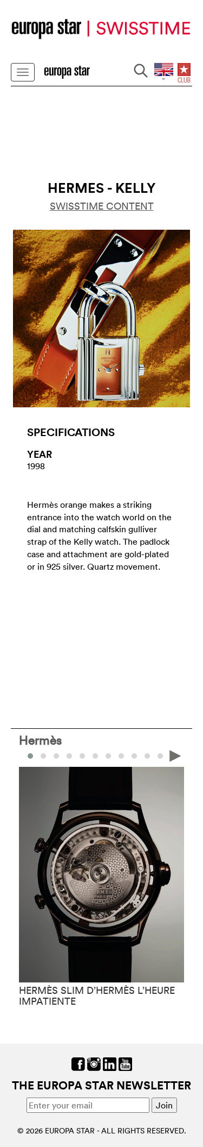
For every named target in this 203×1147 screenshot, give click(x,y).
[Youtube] (125, 1063)
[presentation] (28, 754)
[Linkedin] (109, 1063)
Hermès (40, 739)
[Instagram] (94, 1063)
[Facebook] (78, 1063)
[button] (43, 756)
